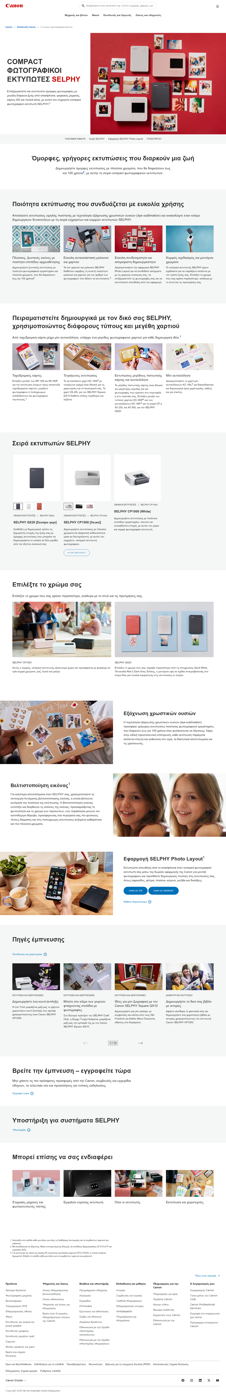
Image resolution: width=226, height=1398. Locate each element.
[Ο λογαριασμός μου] (217, 6)
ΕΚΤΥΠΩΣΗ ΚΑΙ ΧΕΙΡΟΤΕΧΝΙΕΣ (27, 995)
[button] (85, 1043)
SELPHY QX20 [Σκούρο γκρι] (35, 522)
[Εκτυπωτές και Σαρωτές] (132, 15)
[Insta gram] (191, 1380)
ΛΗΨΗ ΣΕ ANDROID (163, 891)
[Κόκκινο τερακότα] (39, 506)
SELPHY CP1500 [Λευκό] (82, 522)
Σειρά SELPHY (97, 138)
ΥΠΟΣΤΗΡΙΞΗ (154, 138)
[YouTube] (217, 1380)
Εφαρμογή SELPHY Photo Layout (125, 138)
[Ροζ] (89, 506)
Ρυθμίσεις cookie (50, 1370)
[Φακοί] (100, 15)
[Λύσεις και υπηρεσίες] (162, 15)
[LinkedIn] (200, 1380)
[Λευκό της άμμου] (28, 506)
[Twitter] (208, 1380)
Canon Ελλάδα (15, 1380)
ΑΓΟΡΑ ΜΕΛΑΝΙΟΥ (76, 553)
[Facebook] (183, 1380)
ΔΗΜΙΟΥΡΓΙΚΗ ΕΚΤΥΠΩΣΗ (179, 995)
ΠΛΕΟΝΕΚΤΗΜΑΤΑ (75, 138)
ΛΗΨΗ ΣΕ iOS (135, 891)
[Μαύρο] (79, 506)
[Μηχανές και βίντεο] (89, 15)
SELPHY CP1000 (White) (132, 511)
